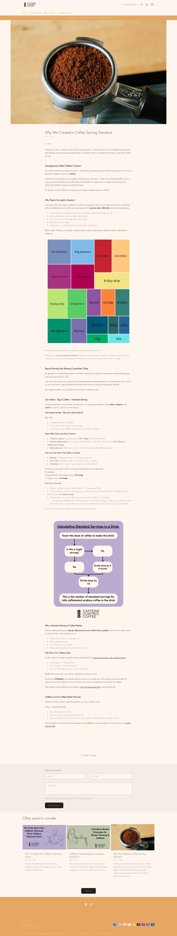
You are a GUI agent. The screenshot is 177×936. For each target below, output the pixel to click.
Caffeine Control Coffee (35, 934)
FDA (121, 182)
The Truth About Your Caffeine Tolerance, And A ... (44, 855)
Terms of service (83, 933)
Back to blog (90, 755)
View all (88, 891)
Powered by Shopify (49, 934)
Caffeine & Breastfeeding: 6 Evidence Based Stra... (86, 855)
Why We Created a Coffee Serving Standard (129, 855)
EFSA (75, 185)
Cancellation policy (111, 933)
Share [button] (50, 144)
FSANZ (47, 185)
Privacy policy (72, 933)
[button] (25, 12)
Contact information (97, 933)
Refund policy (61, 933)
